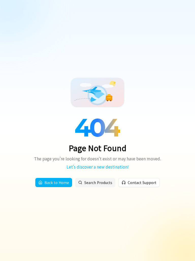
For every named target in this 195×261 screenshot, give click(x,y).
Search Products (98, 182)
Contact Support (142, 182)
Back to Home (56, 182)
